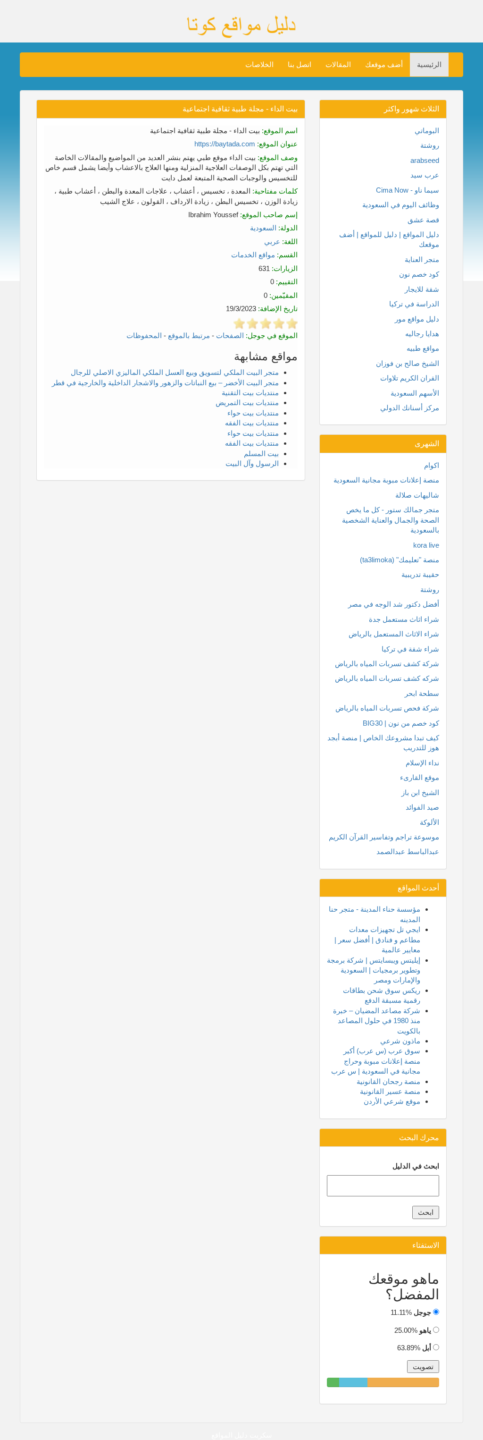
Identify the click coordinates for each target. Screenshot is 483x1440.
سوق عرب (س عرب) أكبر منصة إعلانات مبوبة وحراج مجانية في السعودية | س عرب (375, 1061)
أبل (426, 1348)
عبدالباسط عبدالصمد (407, 851)
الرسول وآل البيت (252, 463)
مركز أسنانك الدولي (409, 408)
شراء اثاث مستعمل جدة (404, 619)
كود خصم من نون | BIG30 (401, 723)
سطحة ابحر (422, 693)
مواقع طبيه (423, 348)
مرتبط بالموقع (189, 335)
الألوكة (429, 822)
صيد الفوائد (422, 807)
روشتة (429, 145)
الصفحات (230, 335)
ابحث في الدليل (415, 1166)
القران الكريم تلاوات (409, 378)
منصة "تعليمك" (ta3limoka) (399, 560)
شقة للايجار (422, 289)
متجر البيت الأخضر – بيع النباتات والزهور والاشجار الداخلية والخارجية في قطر (165, 383)
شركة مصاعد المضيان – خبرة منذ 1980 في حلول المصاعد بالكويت (376, 1021)
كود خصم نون (419, 274)
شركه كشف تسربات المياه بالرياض (387, 678)
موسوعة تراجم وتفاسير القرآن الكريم (384, 837)
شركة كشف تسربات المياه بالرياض (387, 664)
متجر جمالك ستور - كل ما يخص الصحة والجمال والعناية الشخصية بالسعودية (390, 520)
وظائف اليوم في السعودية (400, 205)
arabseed (424, 160)
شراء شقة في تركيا (410, 649)
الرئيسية (429, 64)
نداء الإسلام (422, 763)
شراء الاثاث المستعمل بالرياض (394, 634)
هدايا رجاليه (422, 334)
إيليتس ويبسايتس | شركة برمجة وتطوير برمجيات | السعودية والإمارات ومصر (373, 970)
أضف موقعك (384, 64)
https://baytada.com (224, 144)
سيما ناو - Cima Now (407, 190)
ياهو (425, 1330)
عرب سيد (424, 175)
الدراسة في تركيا (414, 304)
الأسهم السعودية (415, 393)
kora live (426, 545)
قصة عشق (423, 220)
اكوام (431, 465)
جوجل (422, 1312)
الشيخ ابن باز (420, 792)
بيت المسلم (261, 453)
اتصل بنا (299, 64)
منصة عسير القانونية (390, 1091)
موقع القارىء (419, 777)
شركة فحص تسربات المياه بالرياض (387, 708)
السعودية (263, 228)
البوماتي (427, 131)
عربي (272, 241)
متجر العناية (422, 259)
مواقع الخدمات (253, 255)
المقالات (338, 64)
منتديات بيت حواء (253, 413)
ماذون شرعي (400, 1041)
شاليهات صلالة (417, 495)
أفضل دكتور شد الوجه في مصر (393, 604)
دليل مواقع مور (417, 319)
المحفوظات (144, 335)
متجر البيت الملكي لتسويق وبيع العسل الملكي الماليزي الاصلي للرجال (175, 372)
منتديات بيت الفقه (252, 423)
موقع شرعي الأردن (392, 1101)
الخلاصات (259, 64)
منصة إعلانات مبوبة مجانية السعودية (386, 480)
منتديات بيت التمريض (247, 402)
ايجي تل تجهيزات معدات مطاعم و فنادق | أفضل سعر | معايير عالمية (377, 939)
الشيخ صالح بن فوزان (407, 363)
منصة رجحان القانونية (388, 1081)
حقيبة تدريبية (420, 574)
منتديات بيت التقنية (250, 393)
